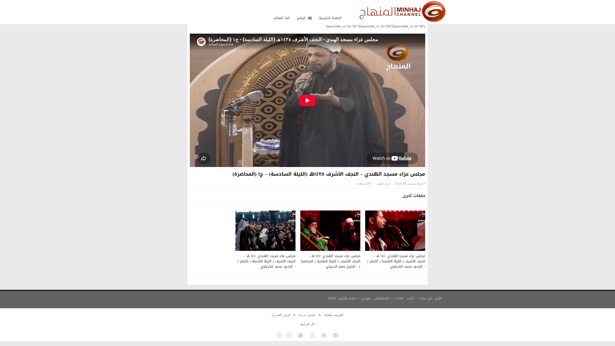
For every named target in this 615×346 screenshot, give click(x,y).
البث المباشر (282, 18)
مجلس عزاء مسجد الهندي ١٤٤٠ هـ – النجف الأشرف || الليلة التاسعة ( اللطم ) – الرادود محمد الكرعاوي (266, 261)
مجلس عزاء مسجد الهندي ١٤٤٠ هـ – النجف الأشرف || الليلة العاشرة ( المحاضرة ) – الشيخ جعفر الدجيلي (330, 261)
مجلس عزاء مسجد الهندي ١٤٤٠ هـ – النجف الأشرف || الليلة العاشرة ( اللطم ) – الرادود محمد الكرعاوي (396, 261)
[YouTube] (300, 335)
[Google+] (312, 335)
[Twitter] (289, 335)
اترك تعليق (383, 183)
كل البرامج (307, 324)
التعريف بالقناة (334, 315)
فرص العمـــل (280, 315)
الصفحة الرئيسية (330, 18)
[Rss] (324, 335)
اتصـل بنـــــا (307, 315)
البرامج (301, 18)
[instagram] (335, 335)
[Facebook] (280, 335)
